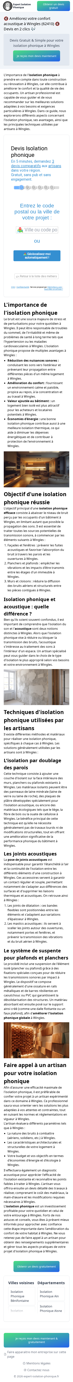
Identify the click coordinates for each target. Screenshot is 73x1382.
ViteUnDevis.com (54, 287)
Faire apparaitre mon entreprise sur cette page (36, 1354)
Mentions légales (38, 1363)
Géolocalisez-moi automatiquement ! (38, 255)
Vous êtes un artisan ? (53, 289)
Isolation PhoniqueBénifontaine (20, 1296)
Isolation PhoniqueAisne (51, 1308)
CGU (13, 287)
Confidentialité (22, 287)
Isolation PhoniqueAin (49, 1294)
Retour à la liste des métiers (38, 276)
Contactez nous (38, 1370)
